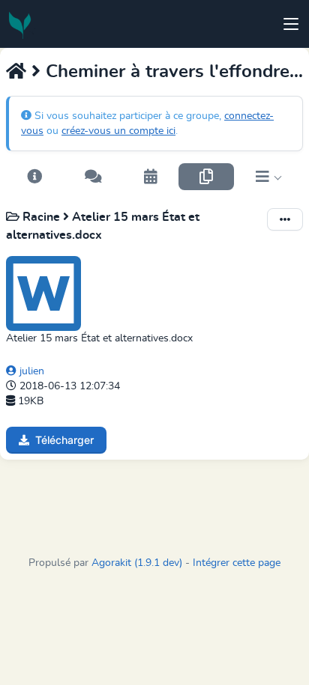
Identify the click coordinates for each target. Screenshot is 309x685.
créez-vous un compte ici (119, 131)
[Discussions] (92, 176)
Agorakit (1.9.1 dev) (137, 563)
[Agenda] (150, 176)
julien (30, 371)
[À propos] (34, 176)
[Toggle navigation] (291, 24)
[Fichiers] (206, 176)
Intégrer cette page (236, 563)
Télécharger (64, 439)
